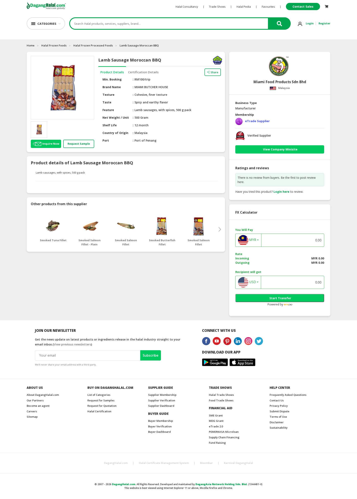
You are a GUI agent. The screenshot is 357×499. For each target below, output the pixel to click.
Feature (108, 110)
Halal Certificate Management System (164, 463)
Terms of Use (278, 417)
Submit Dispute (279, 411)
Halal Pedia (244, 6)
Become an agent (38, 406)
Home (31, 45)
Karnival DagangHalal (238, 463)
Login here (281, 192)
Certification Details (143, 72)
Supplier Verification (161, 400)
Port (105, 140)
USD (252, 282)
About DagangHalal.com (43, 395)
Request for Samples (100, 400)
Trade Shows (217, 6)
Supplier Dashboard (161, 406)
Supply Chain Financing (224, 437)
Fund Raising (217, 443)
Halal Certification (99, 411)
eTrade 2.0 (216, 426)
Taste (106, 102)
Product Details (112, 72)
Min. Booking (112, 79)
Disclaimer (277, 422)
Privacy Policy (279, 406)
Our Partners (35, 400)
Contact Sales (303, 6)
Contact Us (277, 400)
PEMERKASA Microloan (224, 432)
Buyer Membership (160, 421)
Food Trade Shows (221, 400)
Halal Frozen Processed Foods (93, 45)
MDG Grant (216, 421)
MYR (252, 240)
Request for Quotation (102, 406)
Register (324, 23)
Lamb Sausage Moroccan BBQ (139, 45)
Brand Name (111, 87)
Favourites (268, 6)
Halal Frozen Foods (54, 45)
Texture (108, 95)
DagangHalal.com (116, 463)
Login (310, 23)
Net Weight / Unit (115, 117)
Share (214, 72)
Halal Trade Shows (221, 395)
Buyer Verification (160, 426)
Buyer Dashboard (159, 432)
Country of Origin (115, 133)
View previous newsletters (72, 344)
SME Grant (216, 415)
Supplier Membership (162, 395)
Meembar (206, 463)
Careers (32, 411)
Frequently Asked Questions (288, 395)
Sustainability (279, 427)
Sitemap (32, 417)
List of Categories (98, 395)
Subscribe (150, 355)
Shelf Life (109, 125)
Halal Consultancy (187, 6)
